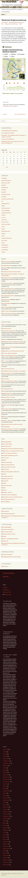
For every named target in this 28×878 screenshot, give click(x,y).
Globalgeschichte (5, 203)
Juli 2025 (5, 768)
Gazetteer (3, 189)
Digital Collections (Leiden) (8, 347)
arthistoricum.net (6, 299)
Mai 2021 (5, 788)
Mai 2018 (5, 823)
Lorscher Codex (5, 222)
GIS (2, 201)
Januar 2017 (5, 844)
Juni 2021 (5, 786)
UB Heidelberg (4, 245)
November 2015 (6, 862)
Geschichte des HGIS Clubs (7, 199)
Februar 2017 (6, 841)
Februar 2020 (6, 797)
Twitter (3, 242)
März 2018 (5, 825)
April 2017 (5, 837)
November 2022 (6, 779)
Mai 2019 (5, 802)
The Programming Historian (9, 288)
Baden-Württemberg (6, 180)
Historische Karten (5, 208)
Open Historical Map (7, 409)
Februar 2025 (6, 774)
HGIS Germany (6, 378)
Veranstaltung (4, 249)
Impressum (5, 576)
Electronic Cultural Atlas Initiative (10, 353)
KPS (21, 24)
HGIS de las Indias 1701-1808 (9, 373)
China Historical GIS (7, 328)
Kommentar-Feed (7, 592)
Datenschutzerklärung (8, 573)
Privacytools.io (6, 511)
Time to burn (4, 240)
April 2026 (5, 756)
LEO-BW (4, 385)
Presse (3, 226)
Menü (2, 14)
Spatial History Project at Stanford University (13, 424)
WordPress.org (7, 594)
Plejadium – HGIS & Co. (7, 420)
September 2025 (6, 763)
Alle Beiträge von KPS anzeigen (10, 106)
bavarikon (5, 324)
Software (3, 233)
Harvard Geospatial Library (8, 368)
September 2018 (6, 816)
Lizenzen (3, 217)
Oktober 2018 (6, 814)
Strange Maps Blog (7, 265)
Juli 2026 (5, 751)
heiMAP (3, 206)
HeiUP (4, 114)
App (7, 24)
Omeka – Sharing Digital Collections (10, 538)
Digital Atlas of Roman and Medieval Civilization (13, 341)
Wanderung (15, 24)
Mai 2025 (5, 770)
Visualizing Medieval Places (9, 295)
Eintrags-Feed (6, 590)
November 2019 (6, 800)
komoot (10, 24)
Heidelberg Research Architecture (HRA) (11, 271)
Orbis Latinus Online (5, 224)
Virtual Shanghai (6, 426)
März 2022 (5, 784)
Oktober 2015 (6, 864)
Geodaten (3, 192)
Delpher (4, 339)
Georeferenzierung (5, 194)
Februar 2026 (6, 758)
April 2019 (5, 804)
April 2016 (5, 853)
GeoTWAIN (3, 196)
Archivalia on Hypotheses (8, 283)
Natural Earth (5, 481)
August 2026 (5, 749)
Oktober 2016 (6, 846)
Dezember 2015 (6, 860)
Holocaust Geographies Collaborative (11, 381)
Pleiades (4, 416)
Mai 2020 (5, 793)
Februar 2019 (6, 807)
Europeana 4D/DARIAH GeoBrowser (10, 355)
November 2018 (6, 811)
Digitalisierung (4, 187)
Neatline (4, 399)
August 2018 (5, 818)
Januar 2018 (5, 827)
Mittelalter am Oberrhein (8, 277)
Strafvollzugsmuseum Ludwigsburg (9, 130)
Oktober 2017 (6, 830)
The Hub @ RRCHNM (7, 307)
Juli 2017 (5, 832)
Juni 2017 (5, 834)
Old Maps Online (6, 405)
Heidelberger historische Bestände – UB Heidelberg (14, 371)
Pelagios (4, 267)
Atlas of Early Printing (7, 311)
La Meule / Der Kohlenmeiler (7, 139)
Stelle (2, 236)
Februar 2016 (6, 855)
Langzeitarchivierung (6, 212)
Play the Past (5, 541)
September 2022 (6, 781)
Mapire (4, 391)
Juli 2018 (5, 821)
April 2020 (5, 795)
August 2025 (5, 765)
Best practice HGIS (5, 183)
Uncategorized (4, 247)
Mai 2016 (5, 850)
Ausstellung (4, 178)
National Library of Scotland (9, 397)
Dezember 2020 (6, 791)
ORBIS (4, 412)
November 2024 (6, 777)
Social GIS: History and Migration (10, 313)
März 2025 (5, 772)
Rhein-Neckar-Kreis (5, 231)
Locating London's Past (8, 388)
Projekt (3, 229)
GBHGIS (4, 365)
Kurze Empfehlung (5, 210)
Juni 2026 (5, 754)
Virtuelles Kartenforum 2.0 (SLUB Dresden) (12, 429)
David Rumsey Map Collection (9, 330)
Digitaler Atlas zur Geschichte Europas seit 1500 (13, 351)
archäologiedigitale (7, 303)
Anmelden (5, 587)
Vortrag (3, 252)
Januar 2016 (5, 857)
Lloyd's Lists (4, 219)
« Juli (6, 167)
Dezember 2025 (6, 761)
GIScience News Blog (7, 261)
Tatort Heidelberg (20, 114)
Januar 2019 (5, 809)
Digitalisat (3, 185)
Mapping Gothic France (8, 393)
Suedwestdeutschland (15, 22)
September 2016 (6, 848)
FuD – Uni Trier (6, 361)
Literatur (3, 215)
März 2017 (5, 839)
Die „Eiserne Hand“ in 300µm (7, 133)
